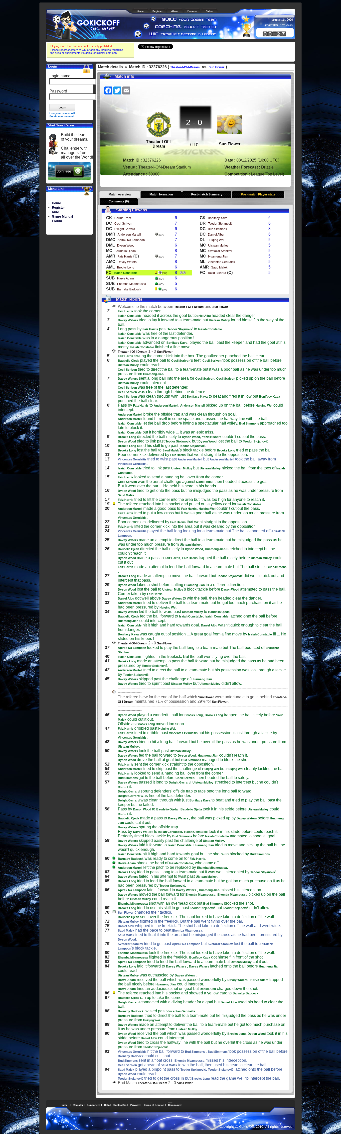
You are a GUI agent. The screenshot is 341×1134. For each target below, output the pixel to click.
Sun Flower (216, 67)
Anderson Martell (129, 234)
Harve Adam (125, 278)
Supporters (93, 1105)
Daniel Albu (216, 234)
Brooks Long (125, 267)
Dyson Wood (126, 245)
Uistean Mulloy (218, 245)
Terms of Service (154, 1105)
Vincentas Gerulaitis (221, 262)
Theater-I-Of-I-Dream (185, 67)
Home (56, 203)
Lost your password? (62, 113)
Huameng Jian (218, 256)
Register (58, 207)
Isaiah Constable (126, 273)
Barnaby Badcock (129, 289)
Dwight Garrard (124, 229)
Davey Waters (127, 262)
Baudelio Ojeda (125, 251)
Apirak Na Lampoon (131, 240)
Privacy (135, 1105)
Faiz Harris (125, 256)
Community (175, 1105)
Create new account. (61, 116)
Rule (55, 212)
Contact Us (120, 1105)
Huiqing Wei (215, 240)
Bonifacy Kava (217, 218)
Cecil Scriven (123, 223)
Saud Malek (219, 267)
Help (107, 1105)
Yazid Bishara (216, 273)
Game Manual (62, 216)
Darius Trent (122, 218)
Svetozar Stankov (220, 251)
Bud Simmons (217, 229)
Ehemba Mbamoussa (131, 284)
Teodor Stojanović (220, 223)
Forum (57, 221)
